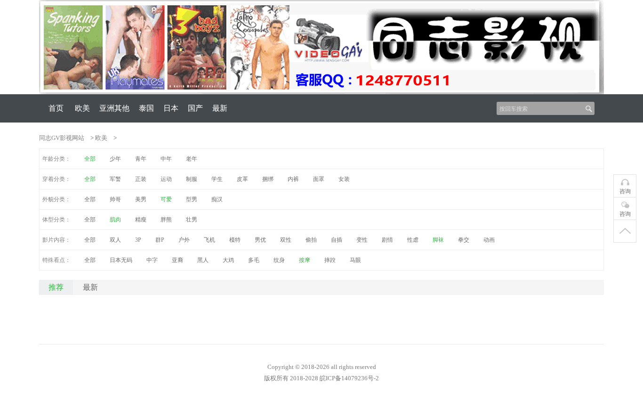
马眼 (355, 260)
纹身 (279, 260)
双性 (285, 240)
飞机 (209, 240)
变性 (362, 240)
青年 (140, 158)
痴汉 (217, 199)
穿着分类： (56, 179)
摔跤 (330, 260)
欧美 (82, 108)
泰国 (146, 108)
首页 (56, 108)
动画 (489, 240)
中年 (166, 158)
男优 (260, 240)
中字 (152, 260)
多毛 (253, 260)
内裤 (293, 179)
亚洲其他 (114, 108)
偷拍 (311, 240)
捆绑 (267, 179)
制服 (191, 179)
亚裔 (177, 260)
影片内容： (56, 240)
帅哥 (115, 199)
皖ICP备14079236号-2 (349, 378)
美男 (140, 199)
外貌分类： (56, 199)
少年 (115, 158)
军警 (115, 179)
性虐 (412, 240)
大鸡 (228, 260)
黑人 (203, 260)
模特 (235, 240)
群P (159, 240)
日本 (170, 108)
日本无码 (121, 260)
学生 (217, 179)
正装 (140, 179)
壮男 (191, 219)
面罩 (318, 179)
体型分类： (56, 219)
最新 (219, 108)
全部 (90, 199)
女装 (344, 179)
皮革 (242, 179)
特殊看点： (56, 260)
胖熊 (166, 219)
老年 (191, 158)
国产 (195, 108)
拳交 (463, 240)
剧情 (387, 240)
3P (138, 240)
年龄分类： (56, 158)
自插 (336, 240)
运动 (166, 179)
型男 (191, 199)
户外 (184, 240)
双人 (115, 240)
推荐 (56, 287)
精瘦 (140, 219)
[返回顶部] (624, 231)
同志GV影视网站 (61, 137)
